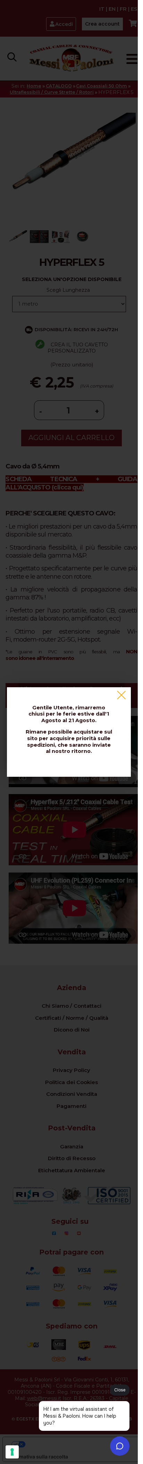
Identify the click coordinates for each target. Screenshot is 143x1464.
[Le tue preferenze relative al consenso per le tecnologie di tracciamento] (12, 1451)
